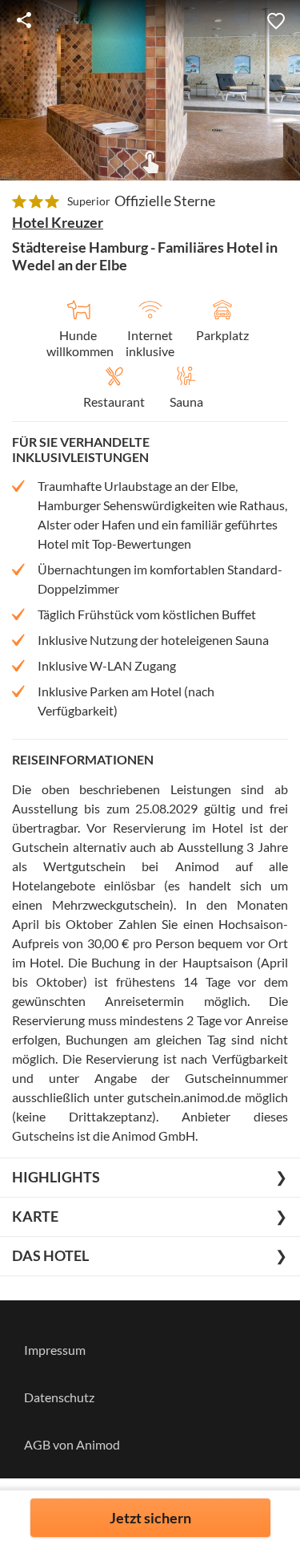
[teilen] (24, 20)
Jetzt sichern (150, 1518)
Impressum (55, 1349)
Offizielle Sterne (164, 201)
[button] (276, 20)
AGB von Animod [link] (72, 1444)
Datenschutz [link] (59, 1397)
